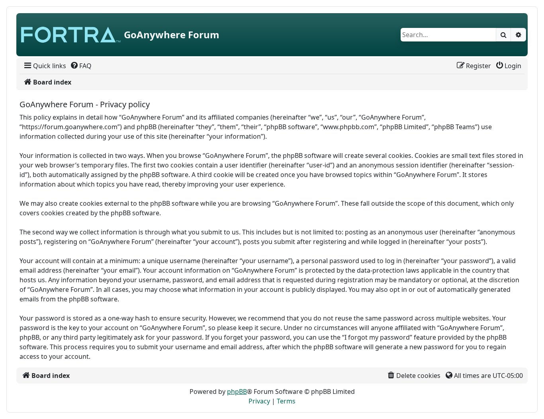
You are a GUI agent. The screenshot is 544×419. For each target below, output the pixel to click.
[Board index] (71, 34)
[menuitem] (44, 66)
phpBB (237, 391)
